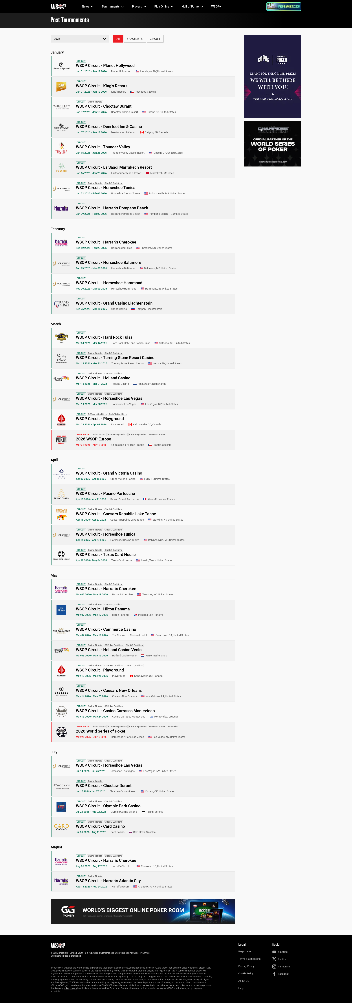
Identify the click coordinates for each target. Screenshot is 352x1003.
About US (243, 980)
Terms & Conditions (249, 958)
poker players (70, 988)
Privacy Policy (246, 966)
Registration (245, 951)
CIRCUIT (155, 39)
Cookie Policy (246, 973)
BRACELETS (135, 39)
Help (240, 988)
